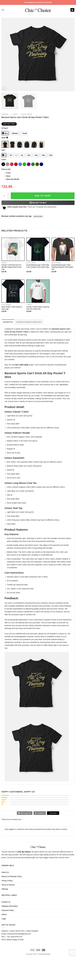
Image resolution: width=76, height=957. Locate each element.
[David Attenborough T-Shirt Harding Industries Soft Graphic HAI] (63, 249)
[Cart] (72, 10)
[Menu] (2, 10)
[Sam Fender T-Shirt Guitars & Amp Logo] (13, 291)
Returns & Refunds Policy (11, 876)
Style (4, 137)
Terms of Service (8, 885)
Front (8, 173)
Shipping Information (9, 906)
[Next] (70, 54)
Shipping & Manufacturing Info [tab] (28, 322)
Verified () (40, 813)
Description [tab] (8, 322)
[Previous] (5, 54)
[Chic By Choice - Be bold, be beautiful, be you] (38, 10)
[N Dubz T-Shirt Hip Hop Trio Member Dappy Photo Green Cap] (13, 249)
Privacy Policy (7, 881)
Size (3, 150)
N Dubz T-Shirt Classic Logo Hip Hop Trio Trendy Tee (37, 308)
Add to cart (42, 196)
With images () (25, 813)
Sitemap (4, 889)
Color (3, 159)
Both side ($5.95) (12, 179)
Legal (3, 919)
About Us (5, 872)
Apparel (4, 114)
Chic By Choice (24, 852)
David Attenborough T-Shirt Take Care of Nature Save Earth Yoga (37, 266)
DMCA (4, 914)
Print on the (6, 169)
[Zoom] (4, 88)
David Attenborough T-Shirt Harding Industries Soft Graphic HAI (62, 267)
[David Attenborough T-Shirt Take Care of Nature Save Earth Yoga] (38, 249)
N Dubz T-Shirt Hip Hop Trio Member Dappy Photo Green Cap (11, 267)
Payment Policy (7, 910)
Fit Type (4, 128)
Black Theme (26, 114)
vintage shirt (37, 216)
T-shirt (15, 114)
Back (8, 176)
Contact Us (5, 902)
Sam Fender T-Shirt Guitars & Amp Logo (11, 308)
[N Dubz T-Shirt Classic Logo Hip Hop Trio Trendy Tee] (38, 291)
